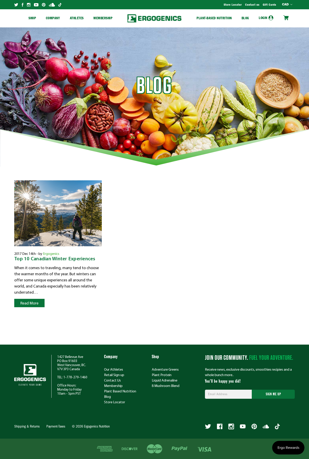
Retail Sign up (114, 374)
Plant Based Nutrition (120, 391)
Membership (102, 18)
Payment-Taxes (55, 426)
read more (29, 303)
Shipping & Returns (27, 426)
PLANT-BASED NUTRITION (214, 18)
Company (53, 18)
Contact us (252, 5)
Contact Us (112, 380)
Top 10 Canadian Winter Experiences (54, 259)
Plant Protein (161, 374)
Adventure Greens (165, 369)
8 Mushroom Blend (165, 385)
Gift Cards (269, 5)
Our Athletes (113, 369)
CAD (286, 4)
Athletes (77, 18)
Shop (32, 18)
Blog (245, 18)
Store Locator (233, 5)
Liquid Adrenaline (164, 380)
